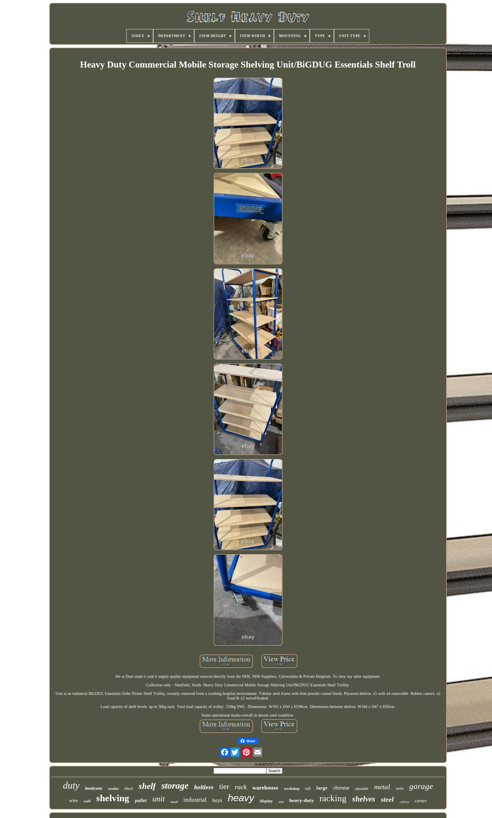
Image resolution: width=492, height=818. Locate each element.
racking (333, 798)
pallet (141, 800)
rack (241, 787)
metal (382, 787)
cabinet (404, 801)
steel (387, 799)
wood (174, 801)
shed (281, 801)
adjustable (361, 789)
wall (87, 801)
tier (224, 786)
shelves (363, 799)
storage (174, 785)
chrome (341, 788)
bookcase (93, 788)
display (266, 801)
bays (217, 800)
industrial (194, 799)
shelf (147, 786)
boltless (204, 787)
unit (158, 798)
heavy (241, 797)
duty (71, 785)
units (399, 788)
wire (73, 800)
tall (308, 788)
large (321, 788)
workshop (292, 788)
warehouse (265, 787)
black (128, 788)
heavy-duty (301, 800)
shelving (112, 798)
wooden (113, 789)
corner (421, 800)
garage (421, 786)
